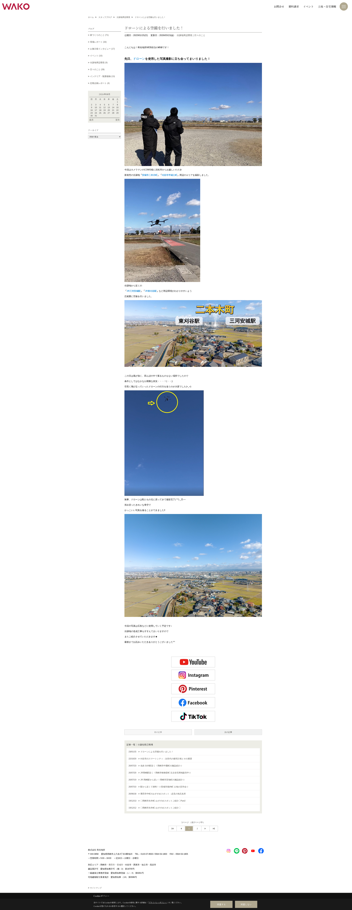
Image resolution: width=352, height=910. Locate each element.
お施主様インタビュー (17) (102, 49)
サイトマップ (96, 888)
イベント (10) (96, 55)
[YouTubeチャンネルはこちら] (193, 662)
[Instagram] (193, 675)
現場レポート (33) (98, 42)
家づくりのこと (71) (99, 35)
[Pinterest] (193, 688)
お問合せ (279, 6)
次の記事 (228, 732)
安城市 (120, 865)
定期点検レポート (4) (100, 83)
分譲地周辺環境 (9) (99, 62)
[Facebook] (193, 702)
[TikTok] (193, 716)
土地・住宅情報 (327, 6)
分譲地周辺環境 (184, 35)
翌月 (118, 120)
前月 (91, 120)
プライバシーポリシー (158, 902)
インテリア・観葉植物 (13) (102, 76)
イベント (308, 6)
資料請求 (293, 6)
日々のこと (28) (97, 69)
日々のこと (199, 35)
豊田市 (112, 865)
